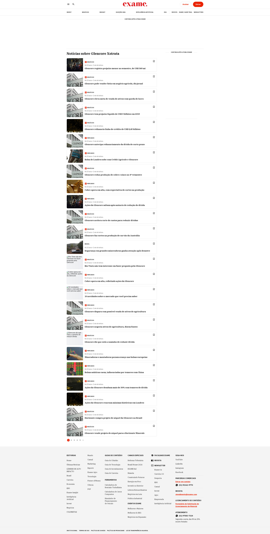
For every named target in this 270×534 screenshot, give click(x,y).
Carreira (70, 480)
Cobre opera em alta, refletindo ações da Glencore (109, 281)
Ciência (90, 485)
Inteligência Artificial (144, 12)
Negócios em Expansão (137, 517)
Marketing (92, 464)
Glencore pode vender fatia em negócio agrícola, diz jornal (114, 83)
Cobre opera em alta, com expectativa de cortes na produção (114, 190)
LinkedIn (179, 464)
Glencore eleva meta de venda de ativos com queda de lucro (114, 99)
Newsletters (198, 12)
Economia (71, 484)
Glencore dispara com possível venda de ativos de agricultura (115, 311)
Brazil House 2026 (135, 465)
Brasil (69, 476)
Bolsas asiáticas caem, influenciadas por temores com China (114, 372)
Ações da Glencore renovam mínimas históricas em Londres (114, 403)
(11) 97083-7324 (186, 516)
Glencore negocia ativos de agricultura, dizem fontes (111, 327)
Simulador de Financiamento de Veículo (111, 501)
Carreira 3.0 (159, 474)
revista (157, 460)
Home (69, 460)
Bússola (131, 473)
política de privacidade (115, 530)
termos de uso (84, 530)
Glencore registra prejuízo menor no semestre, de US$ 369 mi (115, 68)
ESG (165, 12)
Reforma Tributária (135, 460)
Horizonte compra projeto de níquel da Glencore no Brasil (113, 418)
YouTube (179, 460)
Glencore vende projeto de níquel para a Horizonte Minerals (114, 433)
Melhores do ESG (134, 513)
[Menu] (68, 4)
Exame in (158, 470)
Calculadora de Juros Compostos (113, 493)
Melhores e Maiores (135, 509)
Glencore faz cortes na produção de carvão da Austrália (112, 235)
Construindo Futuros (136, 477)
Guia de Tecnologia (112, 465)
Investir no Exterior (135, 486)
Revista (174, 12)
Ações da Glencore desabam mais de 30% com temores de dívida (116, 387)
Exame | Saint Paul (185, 12)
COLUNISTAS (72, 512)
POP (89, 489)
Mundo (90, 455)
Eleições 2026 (120, 12)
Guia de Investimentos (114, 469)
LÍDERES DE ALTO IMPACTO (74, 470)
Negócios (85, 12)
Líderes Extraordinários (137, 490)
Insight (102, 12)
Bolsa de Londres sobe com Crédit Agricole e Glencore (111, 159)
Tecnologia (92, 476)
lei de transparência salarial (137, 530)
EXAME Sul (132, 469)
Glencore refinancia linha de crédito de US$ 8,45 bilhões (112, 129)
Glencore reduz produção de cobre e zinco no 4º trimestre (113, 175)
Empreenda (159, 499)
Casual (90, 460)
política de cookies (98, 530)
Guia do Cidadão (111, 460)
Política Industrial (135, 498)
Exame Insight (72, 492)
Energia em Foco (134, 481)
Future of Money (94, 481)
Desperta (158, 478)
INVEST (69, 12)
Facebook (179, 472)
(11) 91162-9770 (186, 485)
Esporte (91, 468)
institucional (72, 530)
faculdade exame (162, 455)
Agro (156, 495)
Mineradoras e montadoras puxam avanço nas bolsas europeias (116, 357)
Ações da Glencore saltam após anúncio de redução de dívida (115, 205)
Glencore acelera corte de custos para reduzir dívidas (111, 220)
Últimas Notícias (73, 465)
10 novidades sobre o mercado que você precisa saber (111, 296)
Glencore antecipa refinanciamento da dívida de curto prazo (115, 144)
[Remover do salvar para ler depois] (154, 61)
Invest (69, 503)
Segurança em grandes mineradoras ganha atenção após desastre (117, 251)
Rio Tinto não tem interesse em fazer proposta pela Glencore (115, 266)
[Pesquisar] (73, 4)
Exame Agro (92, 472)
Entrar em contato (183, 482)
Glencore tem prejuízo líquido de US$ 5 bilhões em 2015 (112, 114)
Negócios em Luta (135, 494)
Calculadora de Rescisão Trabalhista (113, 486)
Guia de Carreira (111, 473)
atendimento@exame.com (186, 494)
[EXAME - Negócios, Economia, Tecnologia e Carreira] (135, 4)
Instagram (180, 468)
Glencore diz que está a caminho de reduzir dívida (110, 342)
